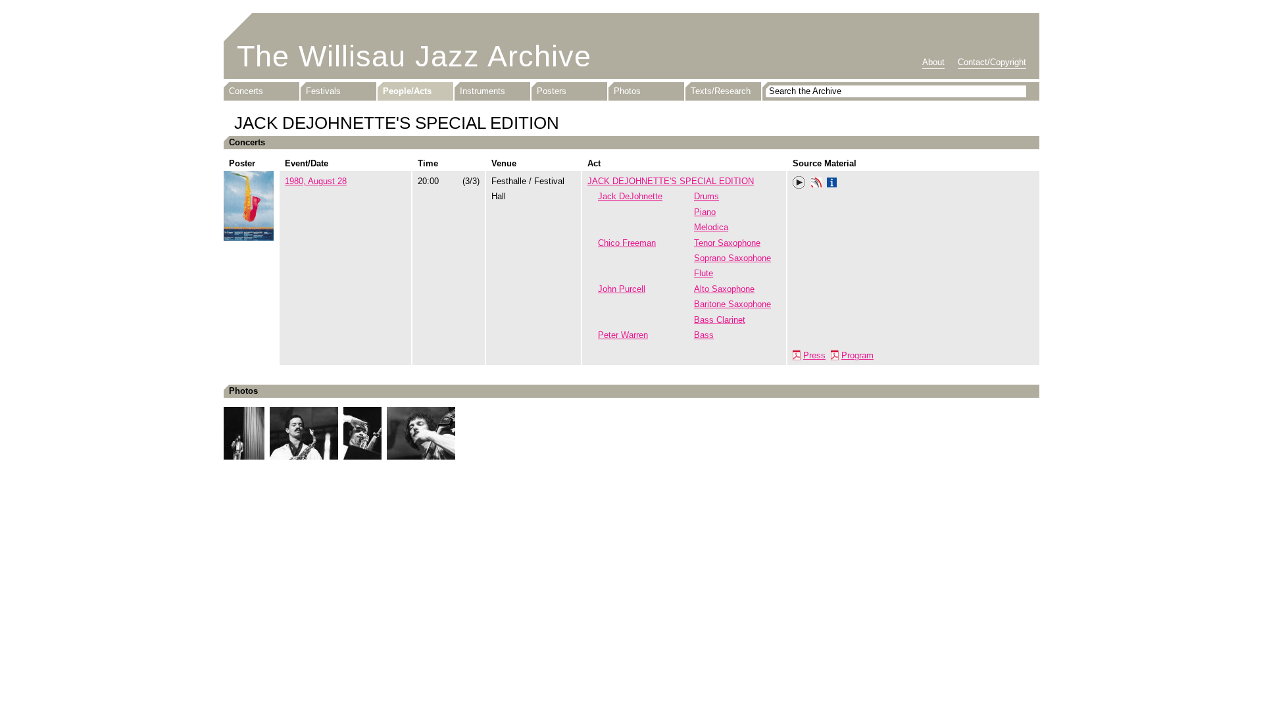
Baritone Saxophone (732, 304)
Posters (551, 91)
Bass (704, 335)
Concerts (246, 91)
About (933, 62)
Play (799, 182)
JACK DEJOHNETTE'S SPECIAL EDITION (670, 181)
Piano (705, 212)
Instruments (482, 91)
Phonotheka (816, 184)
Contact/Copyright (992, 62)
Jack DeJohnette (630, 196)
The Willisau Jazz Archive (414, 56)
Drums (706, 196)
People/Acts (407, 91)
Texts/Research (721, 91)
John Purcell (621, 289)
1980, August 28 (316, 181)
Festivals (323, 91)
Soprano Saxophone (732, 258)
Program (857, 355)
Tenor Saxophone (727, 243)
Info (832, 184)
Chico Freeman (627, 243)
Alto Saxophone (724, 289)
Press (814, 355)
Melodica (711, 227)
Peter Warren (623, 335)
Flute (703, 273)
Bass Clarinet (719, 320)
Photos (627, 91)
